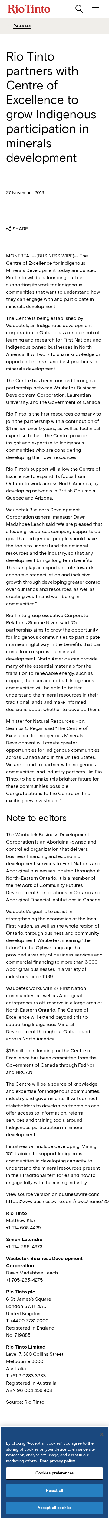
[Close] (101, 1434)
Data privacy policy (57, 1461)
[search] (80, 9)
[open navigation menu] (95, 9)
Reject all (54, 1490)
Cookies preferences (54, 1473)
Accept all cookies (54, 1507)
